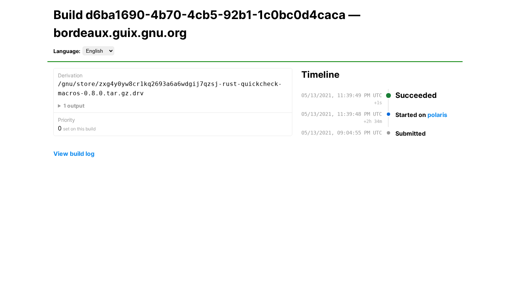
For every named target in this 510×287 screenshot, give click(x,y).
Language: (66, 51)
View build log (73, 153)
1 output (73, 105)
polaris (437, 114)
